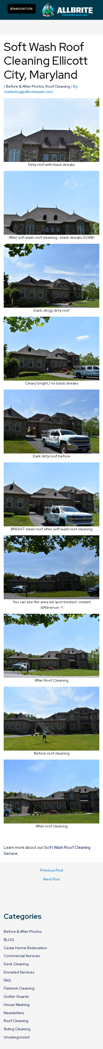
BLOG (9, 939)
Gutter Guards (16, 996)
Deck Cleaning (16, 964)
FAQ (7, 980)
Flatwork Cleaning (19, 988)
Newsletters (14, 1012)
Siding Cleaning (17, 1029)
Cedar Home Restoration (25, 947)
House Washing (17, 1004)
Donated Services (19, 972)
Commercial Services (22, 955)
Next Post (51, 879)
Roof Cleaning (57, 86)
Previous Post (51, 870)
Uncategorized (17, 1037)
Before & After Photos (25, 86)
